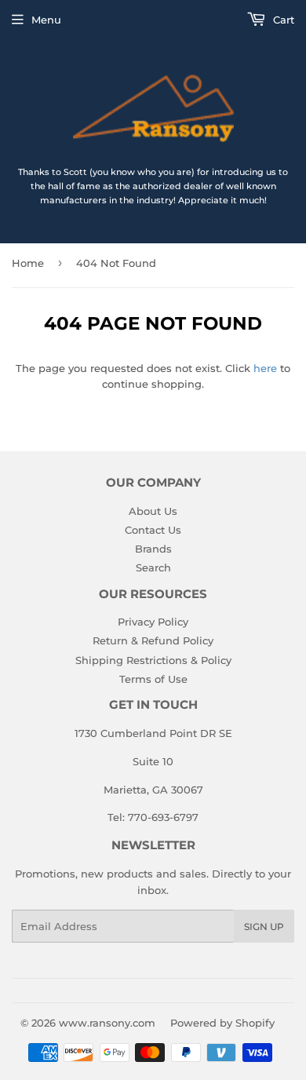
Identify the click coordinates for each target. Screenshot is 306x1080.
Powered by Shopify (222, 1022)
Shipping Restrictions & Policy (153, 660)
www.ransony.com (107, 1022)
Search (153, 567)
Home (28, 263)
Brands (153, 548)
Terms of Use (153, 679)
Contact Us (153, 530)
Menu (46, 19)
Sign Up (264, 926)
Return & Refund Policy (153, 640)
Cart (282, 19)
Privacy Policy (153, 621)
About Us (153, 511)
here (265, 368)
